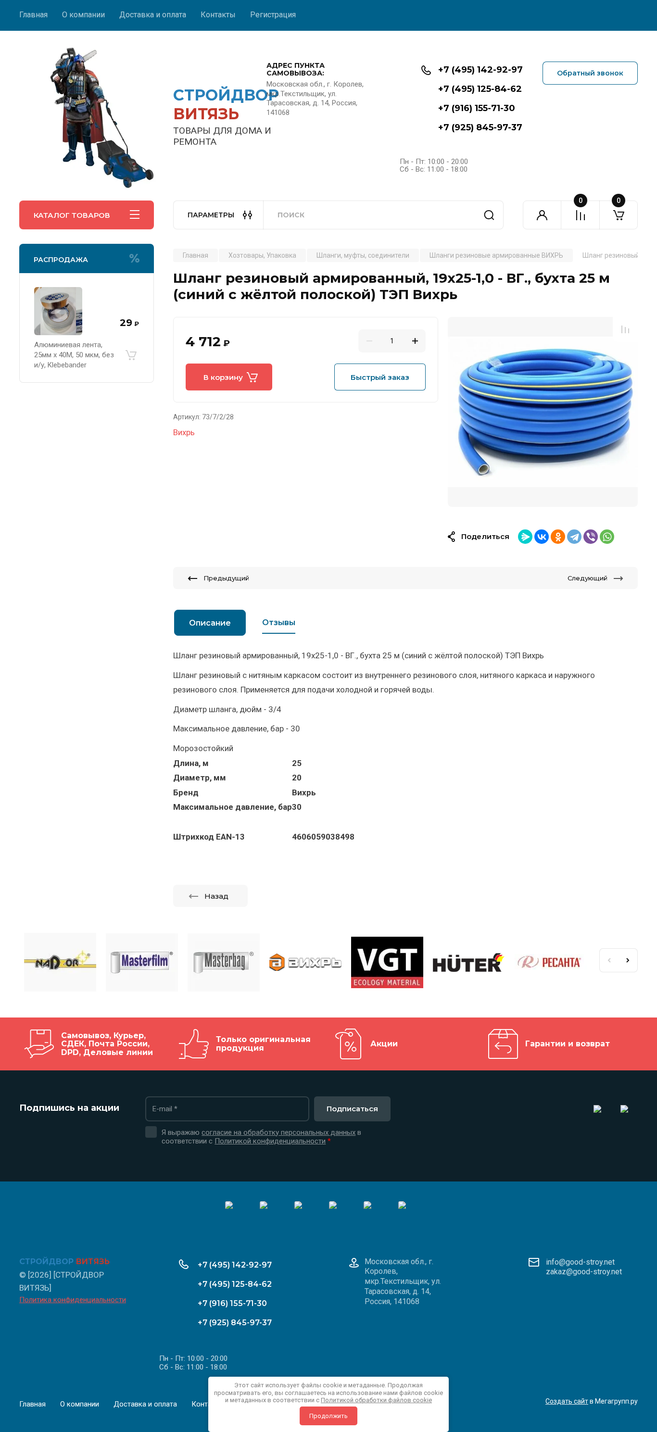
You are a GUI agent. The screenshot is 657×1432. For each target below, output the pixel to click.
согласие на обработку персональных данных (278, 1132)
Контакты (218, 14)
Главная (33, 14)
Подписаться (352, 1108)
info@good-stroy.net (580, 1262)
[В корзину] (131, 354)
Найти (489, 215)
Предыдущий (226, 578)
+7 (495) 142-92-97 (480, 69)
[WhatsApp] (607, 536)
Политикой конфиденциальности (270, 1141)
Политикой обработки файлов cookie (376, 1400)
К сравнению (625, 329)
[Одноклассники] (558, 536)
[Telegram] (574, 536)
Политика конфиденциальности (72, 1299)
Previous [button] (609, 960)
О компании (83, 14)
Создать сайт (566, 1401)
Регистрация (273, 14)
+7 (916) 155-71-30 (476, 108)
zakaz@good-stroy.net (584, 1271)
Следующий (587, 578)
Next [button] (628, 960)
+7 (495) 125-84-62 (480, 89)
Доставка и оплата (152, 14)
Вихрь (184, 432)
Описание (210, 623)
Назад (216, 896)
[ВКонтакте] (541, 536)
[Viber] (590, 536)
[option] (543, 412)
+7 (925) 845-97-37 (480, 127)
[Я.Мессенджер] (525, 536)
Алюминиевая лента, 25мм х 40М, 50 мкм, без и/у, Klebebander (74, 354)
